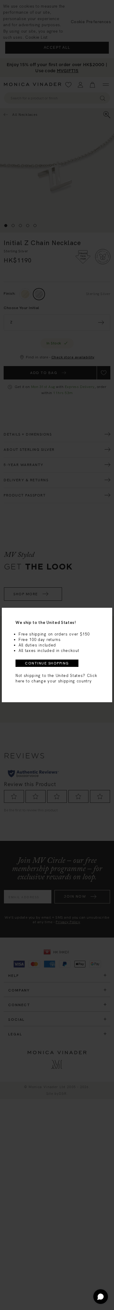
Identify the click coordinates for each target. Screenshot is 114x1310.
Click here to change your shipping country (56, 678)
